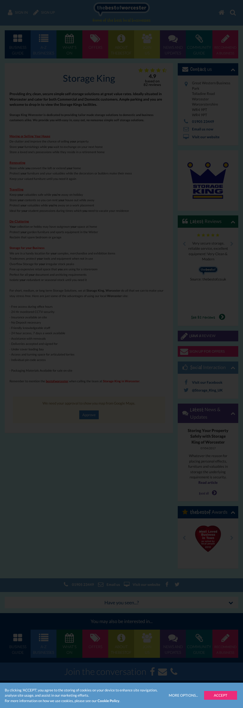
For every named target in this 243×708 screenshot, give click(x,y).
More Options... (183, 695)
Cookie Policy (108, 701)
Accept (220, 695)
